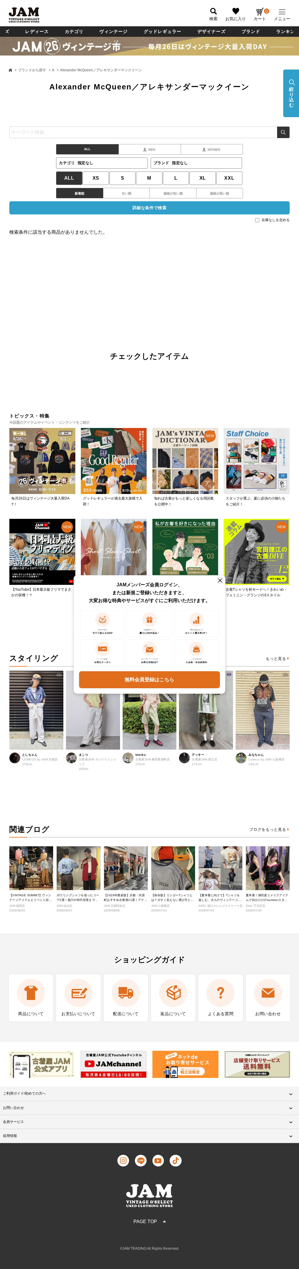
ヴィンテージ (113, 31)
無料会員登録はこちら (149, 679)
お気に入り (235, 18)
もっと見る (276, 658)
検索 (283, 132)
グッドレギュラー (163, 31)
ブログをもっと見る (267, 829)
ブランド (250, 31)
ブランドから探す (32, 70)
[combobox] (149, 132)
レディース (37, 31)
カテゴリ (74, 31)
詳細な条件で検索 (149, 207)
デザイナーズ (211, 31)
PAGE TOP (145, 1221)
